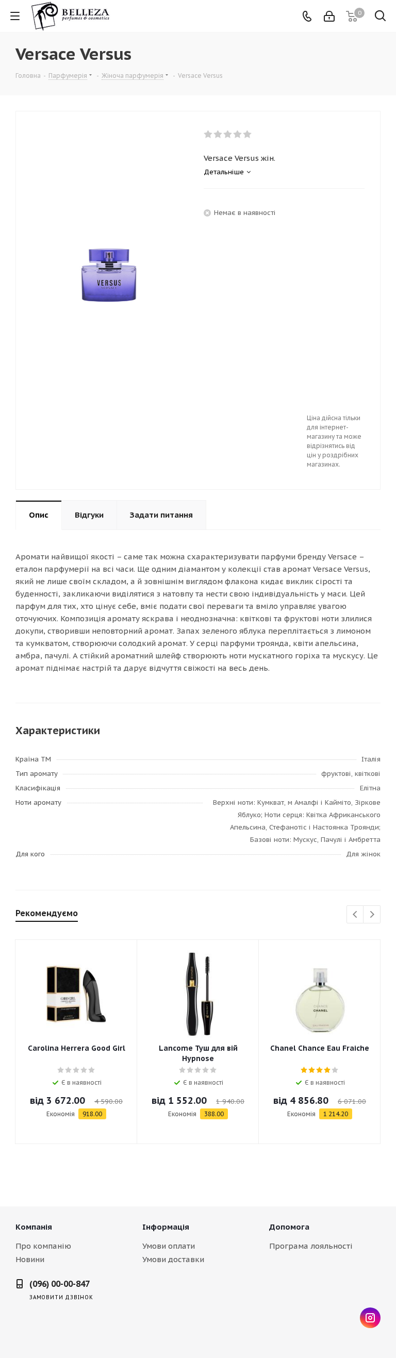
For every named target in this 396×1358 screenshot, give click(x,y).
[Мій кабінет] (329, 16)
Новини (29, 1259)
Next (372, 915)
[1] (208, 134)
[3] (228, 134)
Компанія (33, 1227)
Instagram (370, 1317)
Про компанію (43, 1246)
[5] (248, 134)
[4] (238, 134)
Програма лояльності (311, 1246)
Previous (355, 915)
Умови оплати (168, 1246)
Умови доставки (173, 1259)
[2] (218, 134)
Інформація (165, 1227)
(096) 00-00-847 (59, 1284)
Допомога (289, 1227)
